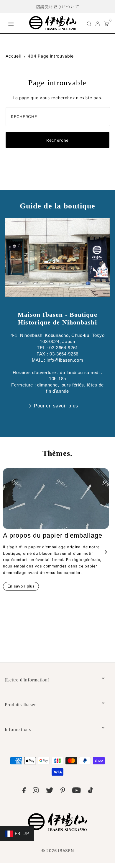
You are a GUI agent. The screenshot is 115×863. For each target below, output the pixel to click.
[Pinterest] (62, 791)
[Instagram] (36, 791)
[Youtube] (76, 791)
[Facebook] (24, 791)
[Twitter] (49, 791)
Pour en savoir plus (56, 405)
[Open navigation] (15, 23)
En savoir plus (21, 586)
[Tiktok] (90, 791)
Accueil (13, 55)
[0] (106, 23)
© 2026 (57, 850)
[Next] (105, 552)
